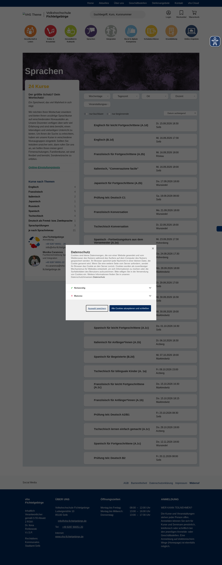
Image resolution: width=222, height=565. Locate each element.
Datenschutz (99, 277)
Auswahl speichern (97, 308)
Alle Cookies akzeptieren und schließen (130, 308)
